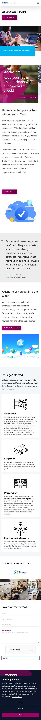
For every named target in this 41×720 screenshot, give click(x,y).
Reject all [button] (20, 709)
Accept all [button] (20, 714)
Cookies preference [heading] (11, 679)
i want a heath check (26, 97)
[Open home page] (5, 3)
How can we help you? (6, 630)
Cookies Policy (17, 697)
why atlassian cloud (11, 327)
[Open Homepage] (10, 676)
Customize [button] (20, 703)
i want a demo (9, 17)
